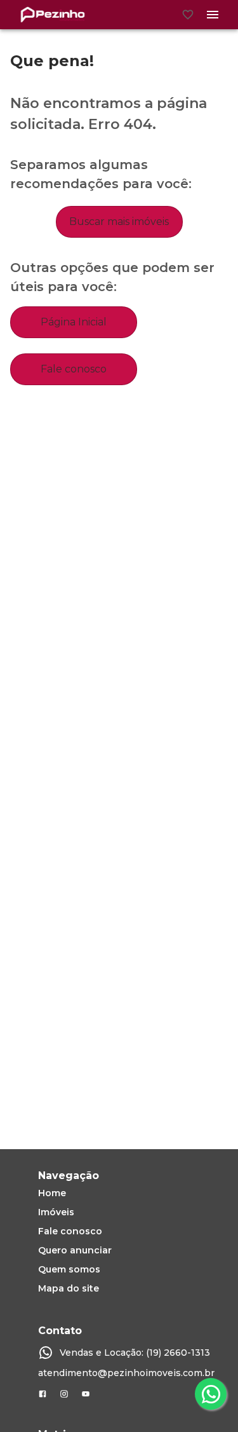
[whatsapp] (211, 1394)
